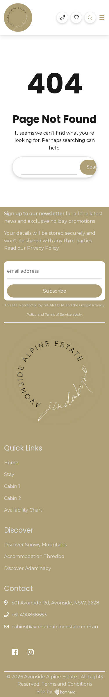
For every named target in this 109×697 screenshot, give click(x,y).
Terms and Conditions (67, 684)
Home (11, 462)
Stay (9, 474)
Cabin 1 (12, 486)
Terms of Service (58, 314)
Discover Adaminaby (27, 568)
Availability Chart (23, 510)
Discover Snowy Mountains (35, 544)
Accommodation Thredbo (34, 556)
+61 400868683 (29, 615)
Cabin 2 (12, 498)
